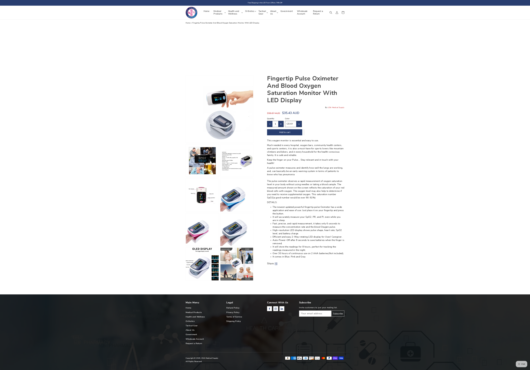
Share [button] (270, 263)
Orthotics (190, 321)
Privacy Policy (232, 312)
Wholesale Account (195, 339)
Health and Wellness (195, 317)
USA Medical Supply (209, 358)
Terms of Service (234, 317)
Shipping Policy (233, 321)
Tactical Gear (192, 326)
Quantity (270, 119)
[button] (331, 13)
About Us (190, 330)
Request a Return (194, 343)
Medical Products (194, 312)
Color (287, 119)
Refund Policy (232, 308)
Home (188, 23)
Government (191, 335)
